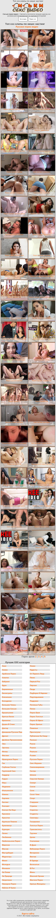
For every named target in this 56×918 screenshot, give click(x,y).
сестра (33, 771)
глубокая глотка (9, 767)
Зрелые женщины (37, 884)
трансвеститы (36, 829)
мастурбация (7, 853)
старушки (34, 802)
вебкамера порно (37, 849)
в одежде (34, 861)
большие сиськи (9, 709)
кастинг (5, 802)
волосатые (34, 864)
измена (5, 794)
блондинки (6, 701)
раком (32, 744)
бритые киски (8, 717)
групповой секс (9, 771)
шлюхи (33, 775)
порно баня (35, 713)
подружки (34, 701)
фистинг (5, 755)
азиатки (5, 678)
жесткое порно (36, 880)
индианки (6, 787)
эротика (5, 748)
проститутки (35, 732)
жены (32, 872)
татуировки (35, 822)
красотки (6, 818)
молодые (6, 864)
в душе (33, 845)
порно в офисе (36, 720)
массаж (5, 849)
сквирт (33, 783)
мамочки (6, 845)
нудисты (33, 670)
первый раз (35, 682)
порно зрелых (36, 724)
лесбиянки (6, 837)
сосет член (34, 794)
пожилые (34, 728)
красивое (6, 814)
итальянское (7, 791)
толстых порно (36, 826)
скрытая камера (37, 779)
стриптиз (34, 810)
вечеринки (34, 853)
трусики (33, 833)
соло (32, 791)
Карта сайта (28, 914)
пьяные (33, 740)
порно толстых (36, 717)
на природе (7, 876)
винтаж (33, 857)
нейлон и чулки (9, 888)
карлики (5, 798)
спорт (32, 798)
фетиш (5, 752)
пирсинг (33, 685)
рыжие (33, 755)
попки (32, 709)
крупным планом (9, 822)
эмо (4, 744)
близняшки (7, 697)
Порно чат (32, 19)
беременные (7, 689)
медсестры (6, 857)
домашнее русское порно (12, 732)
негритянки (7, 880)
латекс (5, 833)
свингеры (34, 818)
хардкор (5, 775)
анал (4, 666)
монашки (6, 868)
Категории (23, 19)
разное (33, 748)
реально (33, 752)
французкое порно (10, 759)
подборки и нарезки (38, 693)
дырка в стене (8, 724)
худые (5, 779)
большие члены (9, 705)
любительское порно (11, 841)
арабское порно (9, 674)
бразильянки (7, 713)
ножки (32, 666)
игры (4, 783)
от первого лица (37, 674)
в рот (32, 868)
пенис (32, 678)
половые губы (36, 705)
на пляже (6, 872)
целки (32, 837)
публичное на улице (38, 736)
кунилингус (7, 826)
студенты (34, 814)
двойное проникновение (12, 740)
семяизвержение (37, 767)
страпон (33, 806)
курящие (6, 829)
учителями (34, 841)
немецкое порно (9, 884)
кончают (5, 806)
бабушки (6, 682)
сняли (32, 787)
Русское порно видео (27, 27)
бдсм (4, 685)
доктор (5, 728)
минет (4, 861)
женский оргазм (37, 876)
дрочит (5, 736)
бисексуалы (7, 693)
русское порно (36, 759)
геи (3, 763)
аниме (5, 670)
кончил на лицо (9, 810)
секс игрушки (36, 763)
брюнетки (6, 720)
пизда (32, 689)
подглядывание (36, 697)
